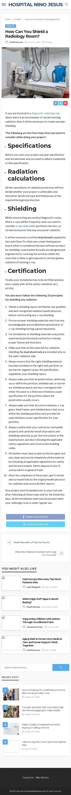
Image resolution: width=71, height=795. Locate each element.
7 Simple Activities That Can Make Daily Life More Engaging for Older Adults (43, 709)
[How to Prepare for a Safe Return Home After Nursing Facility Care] (11, 694)
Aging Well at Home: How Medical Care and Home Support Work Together (42, 642)
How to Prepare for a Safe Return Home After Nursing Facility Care (43, 691)
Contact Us (28, 777)
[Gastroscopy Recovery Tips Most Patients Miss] (11, 746)
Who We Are (42, 777)
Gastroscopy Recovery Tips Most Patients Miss (41, 581)
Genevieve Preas (35, 627)
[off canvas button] (4, 4)
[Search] (66, 4)
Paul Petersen (16, 42)
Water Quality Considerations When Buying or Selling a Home (41, 726)
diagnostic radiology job (45, 113)
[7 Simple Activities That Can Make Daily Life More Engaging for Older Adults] (11, 712)
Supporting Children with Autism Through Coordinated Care (41, 621)
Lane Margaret (33, 587)
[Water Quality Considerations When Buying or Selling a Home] (11, 729)
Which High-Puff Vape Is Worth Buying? (40, 601)
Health (10, 26)
